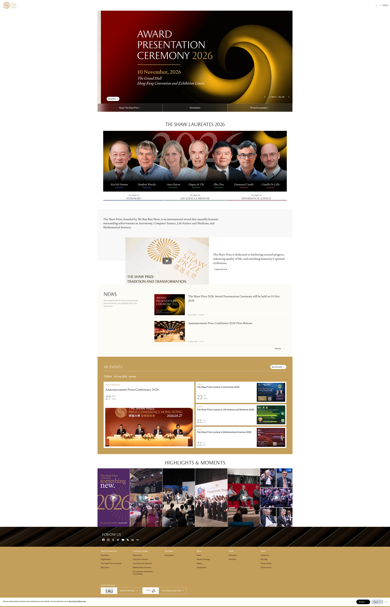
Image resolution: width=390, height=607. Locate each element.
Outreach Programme (107, 585)
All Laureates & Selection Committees (143, 572)
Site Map (264, 559)
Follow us (111, 534)
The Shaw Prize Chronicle (111, 563)
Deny (376, 602)
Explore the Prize (221, 269)
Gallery (199, 563)
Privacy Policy (266, 563)
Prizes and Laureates (140, 551)
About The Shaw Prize (109, 551)
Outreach (232, 559)
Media (199, 551)
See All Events (277, 367)
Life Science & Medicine (142, 563)
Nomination (195, 107)
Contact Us (265, 555)
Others (263, 551)
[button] (167, 260)
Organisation (106, 559)
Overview (104, 555)
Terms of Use (266, 567)
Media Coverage (203, 559)
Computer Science (140, 559)
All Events (233, 555)
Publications (201, 567)
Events (231, 551)
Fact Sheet (105, 567)
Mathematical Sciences (142, 567)
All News (278, 348)
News (199, 555)
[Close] (386, 601)
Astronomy (137, 555)
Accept (361, 602)
